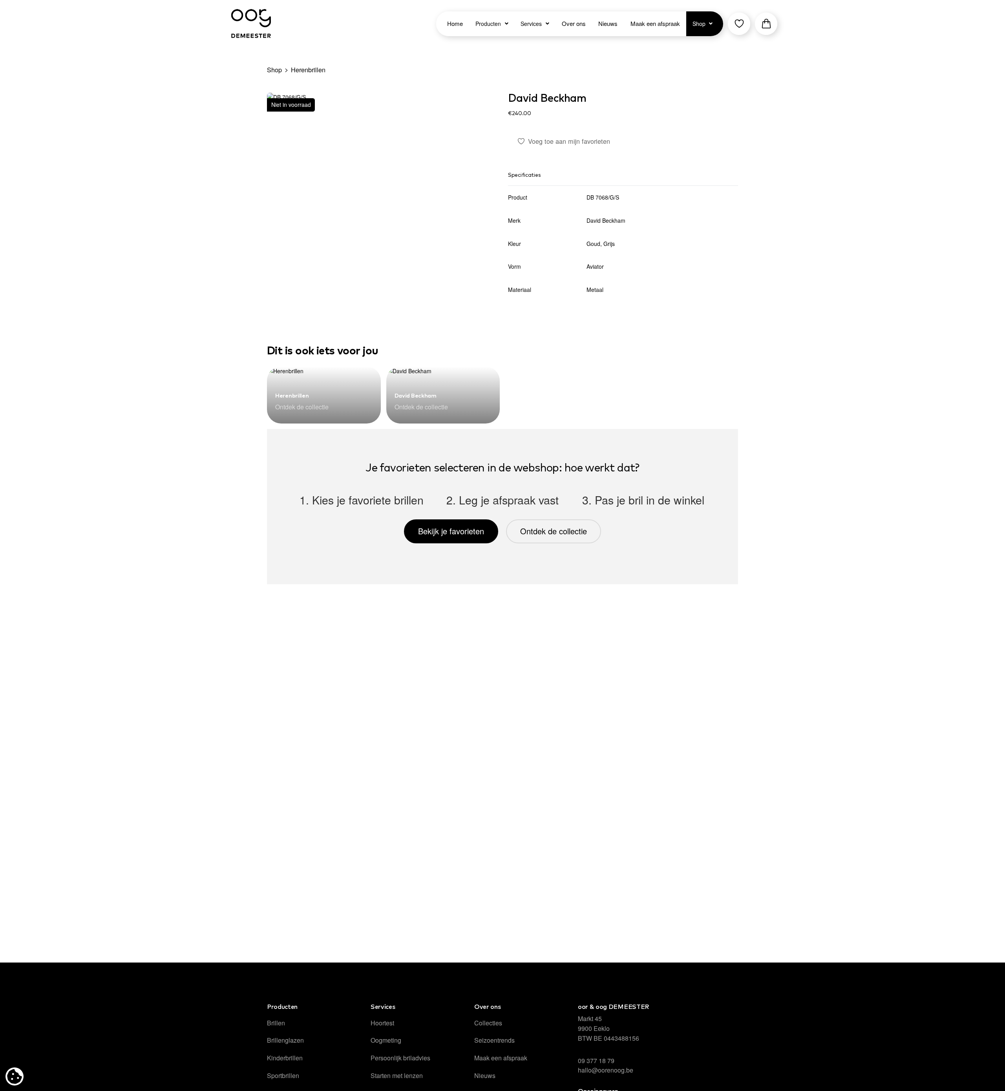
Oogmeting (386, 1040)
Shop (274, 69)
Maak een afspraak (500, 1057)
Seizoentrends (494, 1040)
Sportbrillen (283, 1075)
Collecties (488, 1022)
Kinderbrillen (285, 1057)
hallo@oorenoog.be (605, 1069)
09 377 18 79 (596, 1060)
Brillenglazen (285, 1040)
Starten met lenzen (397, 1075)
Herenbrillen (308, 69)
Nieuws (484, 1075)
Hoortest (382, 1022)
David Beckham (547, 98)
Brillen (276, 1022)
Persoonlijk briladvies (400, 1057)
